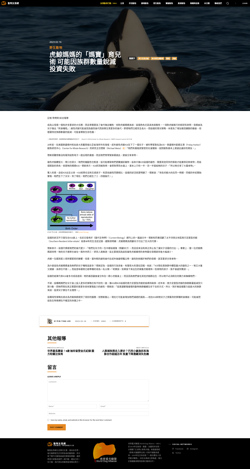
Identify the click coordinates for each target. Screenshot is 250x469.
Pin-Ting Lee (64, 321)
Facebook (179, 449)
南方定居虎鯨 (144, 58)
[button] (227, 3)
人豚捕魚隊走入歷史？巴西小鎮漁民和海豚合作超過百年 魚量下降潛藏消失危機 (125, 352)
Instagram (194, 449)
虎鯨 (174, 58)
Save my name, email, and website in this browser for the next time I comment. (81, 420)
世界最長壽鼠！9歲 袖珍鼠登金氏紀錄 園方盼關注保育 (70, 352)
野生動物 (56, 47)
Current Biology (83, 232)
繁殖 (168, 58)
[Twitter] (173, 453)
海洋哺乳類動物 (157, 58)
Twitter (178, 453)
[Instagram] (187, 448)
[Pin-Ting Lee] (50, 321)
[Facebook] (173, 448)
